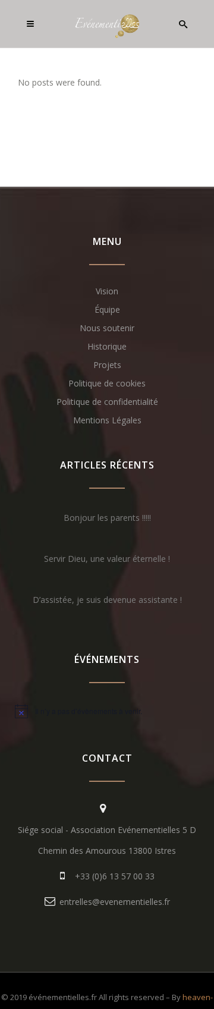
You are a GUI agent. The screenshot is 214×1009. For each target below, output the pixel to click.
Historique (107, 346)
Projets (107, 364)
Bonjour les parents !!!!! (107, 517)
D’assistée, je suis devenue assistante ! (107, 599)
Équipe (107, 309)
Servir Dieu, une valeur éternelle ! (107, 558)
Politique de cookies (107, 383)
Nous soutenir (107, 328)
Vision (107, 291)
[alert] (107, 711)
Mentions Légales (107, 420)
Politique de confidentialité (107, 401)
